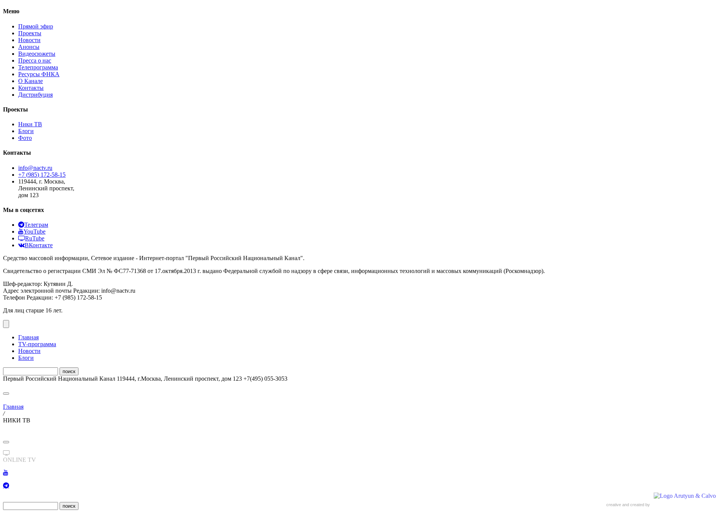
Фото (25, 138)
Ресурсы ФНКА (39, 74)
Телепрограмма (38, 67)
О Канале (30, 81)
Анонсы (28, 47)
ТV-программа (37, 344)
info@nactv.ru (35, 168)
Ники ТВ (30, 124)
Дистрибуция (35, 94)
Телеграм (36, 224)
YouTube (35, 231)
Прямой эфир (35, 26)
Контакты (31, 88)
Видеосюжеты (36, 53)
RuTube (34, 238)
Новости (29, 40)
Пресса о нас (34, 60)
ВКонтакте (39, 245)
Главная (28, 337)
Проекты (29, 33)
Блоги (26, 131)
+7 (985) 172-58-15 (42, 174)
